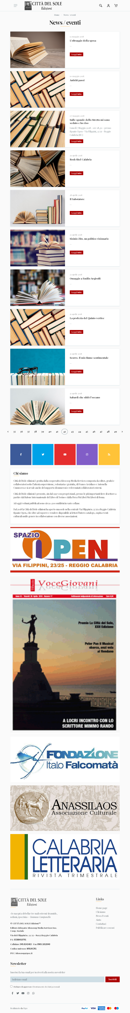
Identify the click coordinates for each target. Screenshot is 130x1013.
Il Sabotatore (77, 199)
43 (72, 431)
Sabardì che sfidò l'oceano (85, 397)
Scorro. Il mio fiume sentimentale (89, 357)
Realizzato (15, 1008)
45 (86, 431)
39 (42, 431)
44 (79, 431)
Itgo (25, 1008)
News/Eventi (102, 915)
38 (35, 431)
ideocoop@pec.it (24, 953)
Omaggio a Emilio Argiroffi (85, 278)
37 (28, 431)
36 (21, 431)
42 (64, 431)
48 (108, 431)
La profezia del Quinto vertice (87, 318)
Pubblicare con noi (105, 927)
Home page (101, 907)
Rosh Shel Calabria (80, 159)
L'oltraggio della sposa (83, 40)
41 (57, 431)
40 (49, 431)
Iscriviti (112, 979)
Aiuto (98, 919)
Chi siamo (100, 911)
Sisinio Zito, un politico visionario (89, 238)
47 (101, 431)
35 (14, 431)
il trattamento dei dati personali (46, 986)
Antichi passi (77, 80)
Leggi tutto (76, 54)
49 (115, 431)
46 (93, 431)
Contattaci (101, 923)
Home (56, 15)
